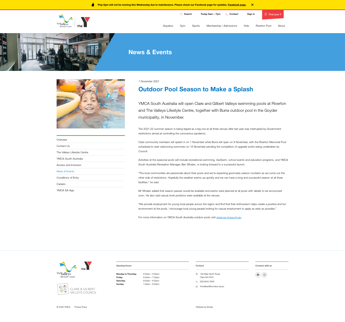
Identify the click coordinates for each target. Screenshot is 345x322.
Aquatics (168, 25)
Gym (182, 25)
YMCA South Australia (70, 158)
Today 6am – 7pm (210, 14)
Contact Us (63, 145)
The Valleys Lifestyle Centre (72, 152)
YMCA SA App (65, 190)
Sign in (250, 14)
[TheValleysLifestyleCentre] (258, 274)
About (281, 25)
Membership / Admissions (222, 25)
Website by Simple (204, 307)
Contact (233, 14)
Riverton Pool (263, 25)
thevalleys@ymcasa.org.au (212, 286)
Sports (196, 25)
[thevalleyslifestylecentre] (264, 274)
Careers (61, 183)
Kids (246, 25)
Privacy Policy (81, 307)
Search (187, 14)
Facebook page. (237, 4)
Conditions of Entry (68, 177)
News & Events (65, 171)
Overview (62, 139)
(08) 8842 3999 (207, 281)
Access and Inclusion (69, 164)
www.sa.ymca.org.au (228, 217)
